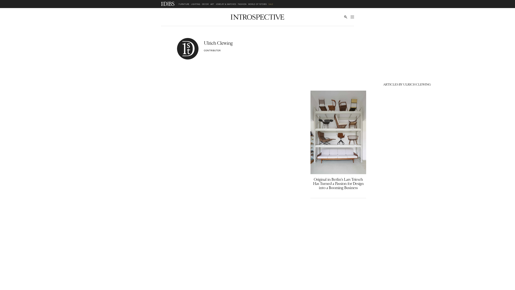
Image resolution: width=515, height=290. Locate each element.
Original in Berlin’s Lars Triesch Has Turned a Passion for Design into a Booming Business (338, 183)
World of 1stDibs (257, 4)
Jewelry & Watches (226, 4)
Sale (270, 4)
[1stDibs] (167, 17)
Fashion (242, 4)
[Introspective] (257, 17)
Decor (205, 4)
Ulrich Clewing (218, 43)
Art (212, 4)
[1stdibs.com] (170, 4)
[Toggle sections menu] (352, 17)
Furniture (184, 4)
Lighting (195, 4)
